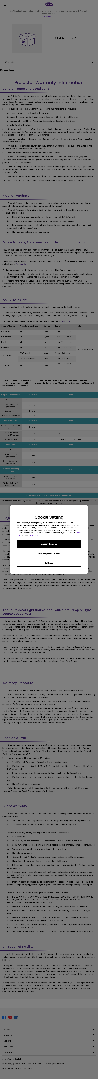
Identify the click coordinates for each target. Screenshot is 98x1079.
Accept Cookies (49, 544)
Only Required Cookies (49, 553)
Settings (49, 563)
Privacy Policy (34, 535)
